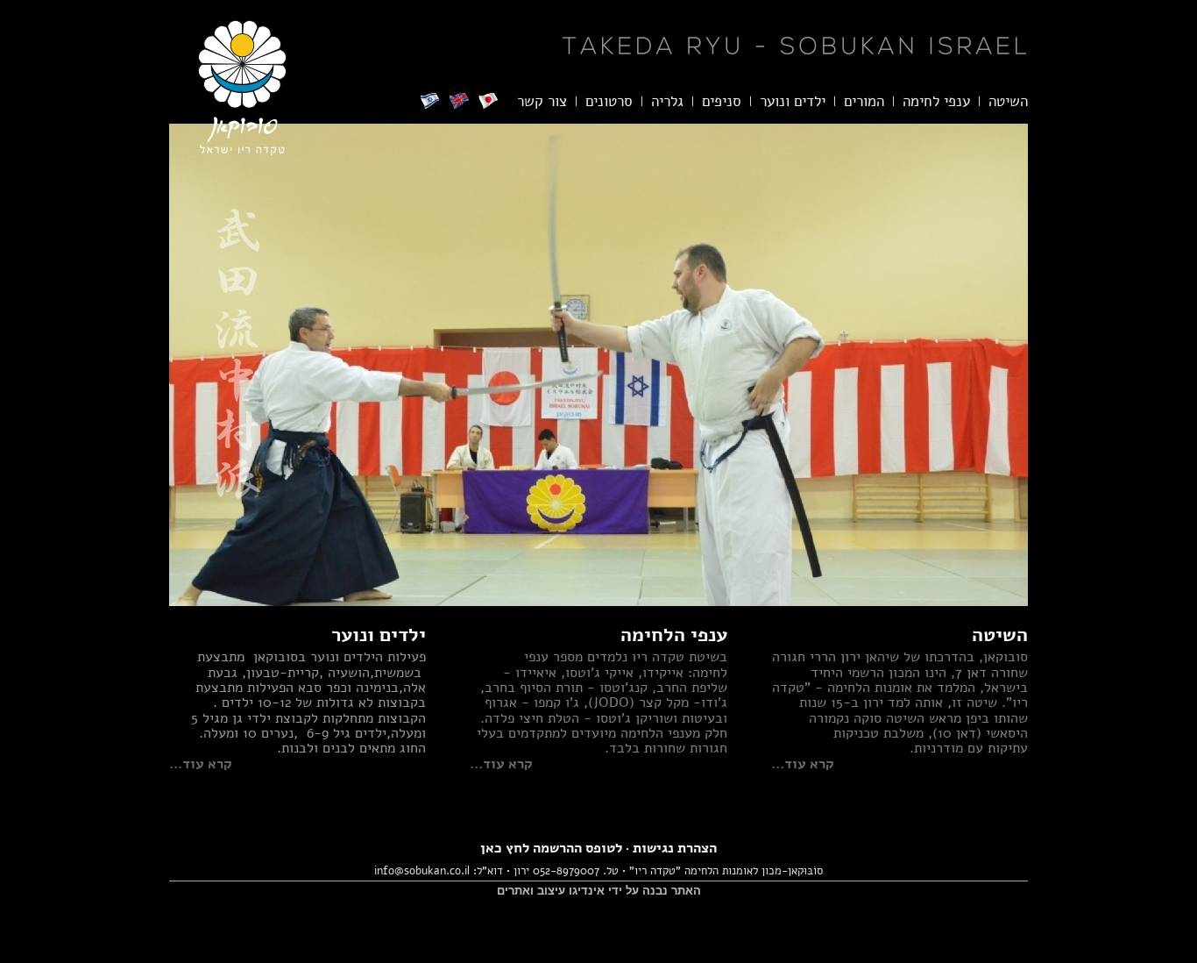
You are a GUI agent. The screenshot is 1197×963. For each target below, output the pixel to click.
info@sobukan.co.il (422, 871)
